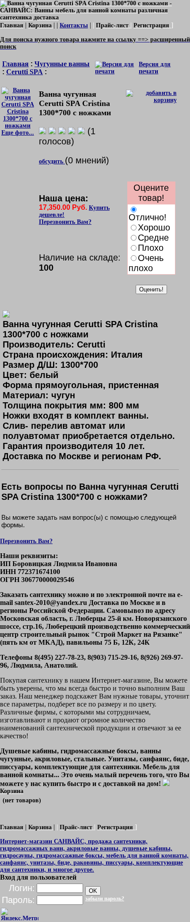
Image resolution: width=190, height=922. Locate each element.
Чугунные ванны (62, 64)
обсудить (52, 161)
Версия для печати (155, 68)
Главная (15, 64)
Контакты (74, 25)
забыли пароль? (104, 899)
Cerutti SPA (24, 72)
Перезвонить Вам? (65, 222)
